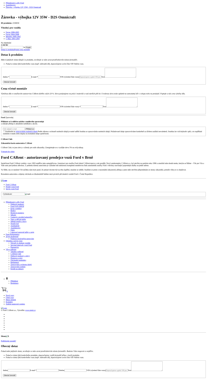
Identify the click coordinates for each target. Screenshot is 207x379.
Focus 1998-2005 (12, 32)
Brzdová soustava (17, 213)
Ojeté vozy (10, 298)
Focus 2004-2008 (12, 34)
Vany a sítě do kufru (18, 219)
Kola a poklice (16, 209)
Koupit (28, 47)
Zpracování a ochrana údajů (21, 265)
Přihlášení (14, 281)
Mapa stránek (11, 300)
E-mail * (34, 77)
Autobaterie (15, 226)
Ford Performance (12, 234)
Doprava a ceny (17, 258)
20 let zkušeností (12, 237)
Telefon (61, 370)
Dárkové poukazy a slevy (20, 256)
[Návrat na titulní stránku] (4, 181)
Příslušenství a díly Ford (15, 3)
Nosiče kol (15, 224)
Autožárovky (11, 5)
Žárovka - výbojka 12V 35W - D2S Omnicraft (23, 7)
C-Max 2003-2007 (13, 39)
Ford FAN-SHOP (17, 206)
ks (24, 47)
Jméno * (6, 77)
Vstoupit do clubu (7, 152)
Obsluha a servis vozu (14, 241)
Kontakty (9, 302)
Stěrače (13, 215)
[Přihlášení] (7, 279)
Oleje (13, 230)
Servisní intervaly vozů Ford (21, 245)
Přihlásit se (30, 129)
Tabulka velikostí (17, 252)
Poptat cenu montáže (22, 50)
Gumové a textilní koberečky (21, 217)
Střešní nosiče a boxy (19, 221)
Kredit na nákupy (17, 269)
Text (103, 77)
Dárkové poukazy (17, 204)
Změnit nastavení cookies (15, 304)
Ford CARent (11, 185)
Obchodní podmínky (18, 260)
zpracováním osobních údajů (26, 131)
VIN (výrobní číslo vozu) (69, 77)
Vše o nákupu (11, 249)
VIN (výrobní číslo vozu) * (70, 107)
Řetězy (13, 211)
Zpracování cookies (18, 267)
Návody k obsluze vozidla (20, 243)
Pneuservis (15, 247)
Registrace (14, 283)
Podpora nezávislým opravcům (22, 239)
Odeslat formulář (9, 82)
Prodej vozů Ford (12, 187)
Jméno (5, 370)
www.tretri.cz (30, 310)
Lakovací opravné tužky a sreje (22, 232)
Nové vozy (10, 295)
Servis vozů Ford (12, 189)
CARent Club (16, 254)
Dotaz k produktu (7, 50)
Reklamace (15, 262)
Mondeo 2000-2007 (13, 37)
